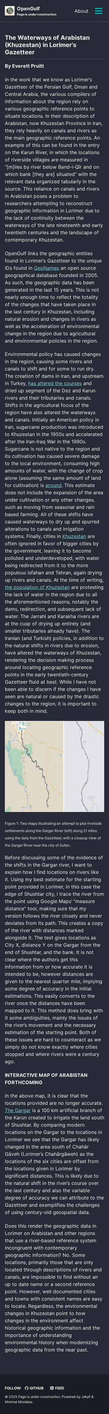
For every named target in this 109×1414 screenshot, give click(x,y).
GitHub (36, 1388)
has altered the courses (55, 383)
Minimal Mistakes (18, 1402)
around (53, 485)
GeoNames (46, 268)
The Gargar (18, 1110)
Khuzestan (74, 536)
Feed (59, 1388)
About (81, 11)
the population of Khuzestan (37, 587)
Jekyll (86, 1397)
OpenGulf (36, 10)
